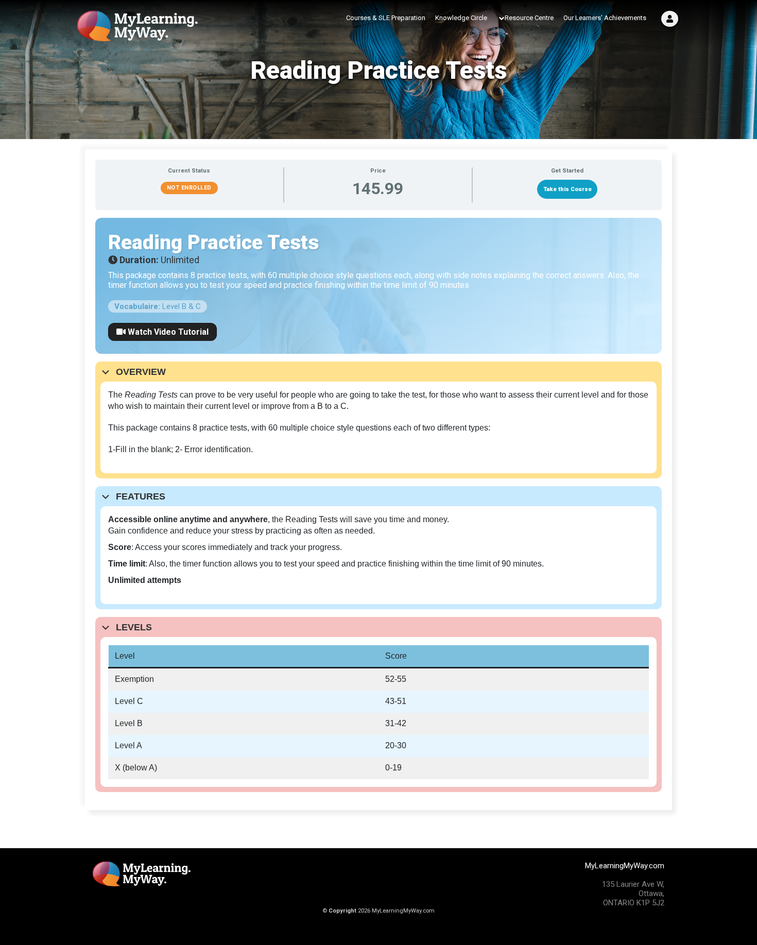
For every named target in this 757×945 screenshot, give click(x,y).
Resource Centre (529, 18)
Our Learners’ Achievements (604, 18)
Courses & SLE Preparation (385, 18)
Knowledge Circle (461, 18)
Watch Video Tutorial (167, 332)
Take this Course (567, 189)
